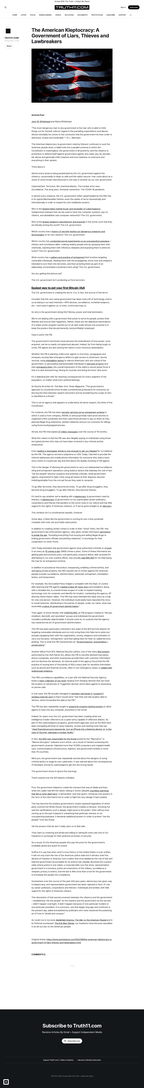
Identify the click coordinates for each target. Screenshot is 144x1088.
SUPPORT (122, 15)
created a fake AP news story (74, 587)
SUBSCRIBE (110, 15)
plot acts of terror (95, 364)
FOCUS (32, 15)
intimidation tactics (55, 360)
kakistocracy (48, 499)
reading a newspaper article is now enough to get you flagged (67, 451)
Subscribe (134, 7)
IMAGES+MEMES (45, 15)
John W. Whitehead (41, 121)
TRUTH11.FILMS (97, 15)
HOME (14, 15)
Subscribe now (74, 1041)
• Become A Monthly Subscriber (89, 1060)
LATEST (24, 15)
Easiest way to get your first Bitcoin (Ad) (58, 288)
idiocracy (107, 506)
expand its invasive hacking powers (86, 706)
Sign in (123, 7)
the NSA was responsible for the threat (57, 739)
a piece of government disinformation (60, 606)
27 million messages (68, 432)
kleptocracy (80, 496)
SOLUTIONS (69, 15)
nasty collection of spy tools (52, 681)
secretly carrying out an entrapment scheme (83, 412)
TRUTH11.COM (11, 38)
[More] (130, 15)
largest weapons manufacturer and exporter (63, 222)
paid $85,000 (87, 558)
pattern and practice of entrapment (68, 257)
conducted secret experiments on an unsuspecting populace (79, 241)
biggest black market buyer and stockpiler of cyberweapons (71, 209)
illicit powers (103, 651)
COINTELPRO (70, 613)
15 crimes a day (52, 551)
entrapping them (44, 367)
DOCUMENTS (82, 15)
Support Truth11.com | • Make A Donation (58, 1060)
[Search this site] (5, 7)
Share (9, 46)
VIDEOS (58, 15)
